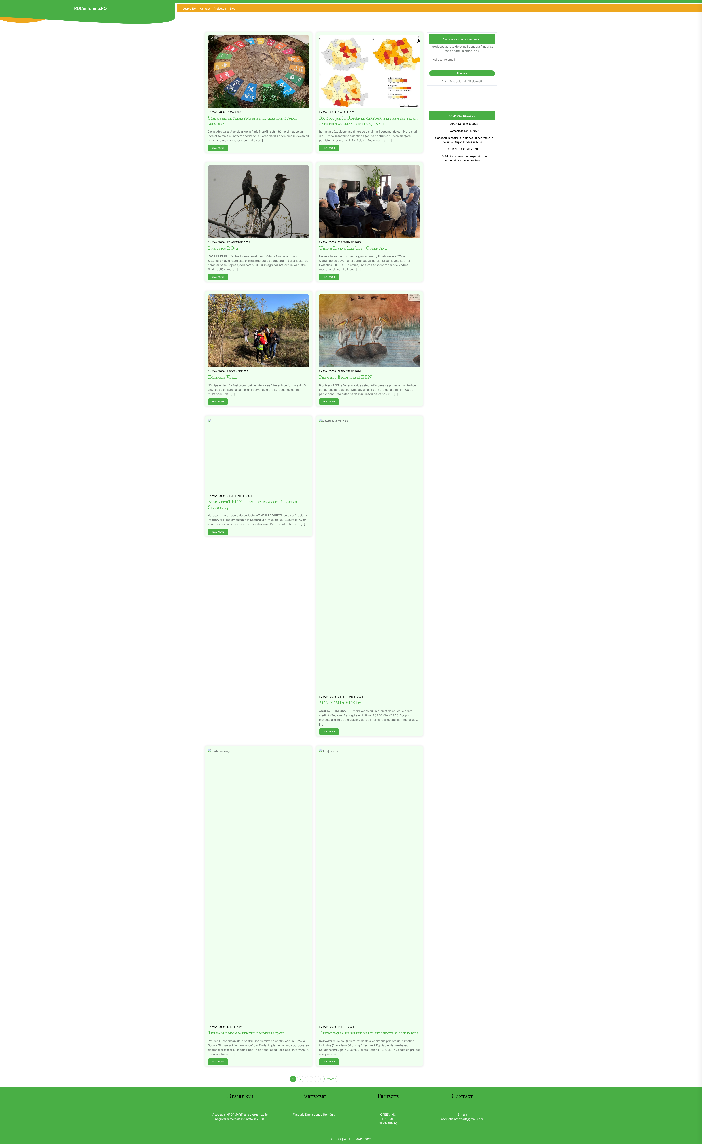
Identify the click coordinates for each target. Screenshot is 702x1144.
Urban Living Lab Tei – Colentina (353, 248)
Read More (218, 148)
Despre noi (189, 8)
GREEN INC (388, 1114)
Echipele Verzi (222, 377)
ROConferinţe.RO (90, 8)
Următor (330, 1079)
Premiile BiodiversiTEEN (345, 377)
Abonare (462, 73)
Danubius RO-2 (223, 248)
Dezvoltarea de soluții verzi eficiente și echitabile (369, 1033)
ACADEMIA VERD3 (340, 703)
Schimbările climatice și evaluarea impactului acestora (252, 120)
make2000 (218, 112)
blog (232, 8)
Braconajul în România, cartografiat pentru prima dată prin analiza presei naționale (368, 120)
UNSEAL (388, 1119)
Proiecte (219, 8)
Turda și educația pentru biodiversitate (246, 1033)
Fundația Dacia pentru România (314, 1114)
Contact (205, 8)
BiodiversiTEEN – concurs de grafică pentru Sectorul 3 (252, 504)
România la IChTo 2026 (464, 131)
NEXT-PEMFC (388, 1123)
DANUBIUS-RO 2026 (464, 149)
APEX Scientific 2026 (464, 124)
